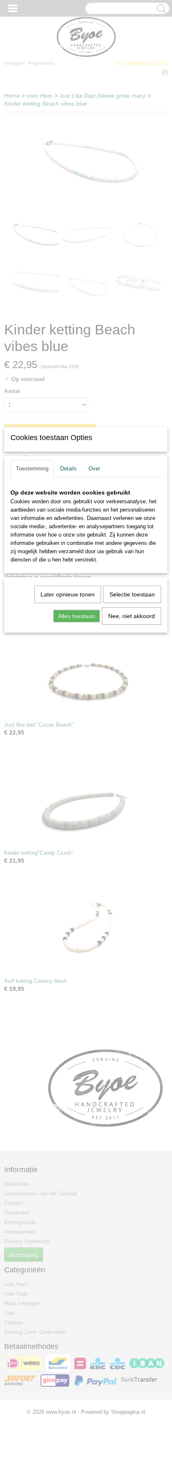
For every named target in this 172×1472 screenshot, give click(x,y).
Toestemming (32, 468)
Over (94, 468)
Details (68, 468)
